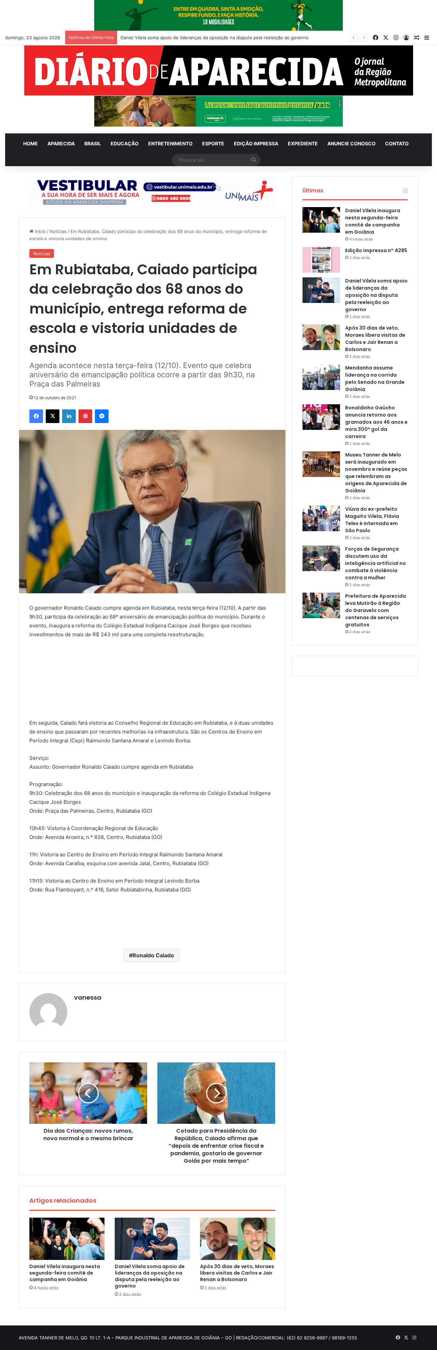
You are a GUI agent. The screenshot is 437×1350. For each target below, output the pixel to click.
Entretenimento (170, 143)
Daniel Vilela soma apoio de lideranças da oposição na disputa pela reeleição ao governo (150, 1276)
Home (30, 143)
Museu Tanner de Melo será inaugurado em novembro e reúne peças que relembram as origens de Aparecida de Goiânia (376, 472)
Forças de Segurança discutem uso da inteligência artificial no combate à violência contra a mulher (375, 563)
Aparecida (61, 143)
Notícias (58, 231)
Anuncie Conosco (351, 143)
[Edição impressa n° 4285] (321, 260)
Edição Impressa (256, 143)
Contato (397, 143)
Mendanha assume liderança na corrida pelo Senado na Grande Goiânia (375, 378)
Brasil (92, 143)
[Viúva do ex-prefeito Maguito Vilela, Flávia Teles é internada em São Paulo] (321, 518)
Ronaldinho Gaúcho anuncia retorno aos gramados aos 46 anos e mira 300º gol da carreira (376, 422)
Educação (125, 143)
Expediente (303, 143)
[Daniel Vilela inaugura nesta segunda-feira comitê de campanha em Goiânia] (66, 1239)
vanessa (87, 997)
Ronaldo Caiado (153, 955)
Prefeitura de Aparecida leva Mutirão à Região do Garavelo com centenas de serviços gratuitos (375, 610)
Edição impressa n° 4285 (376, 250)
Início (39, 231)
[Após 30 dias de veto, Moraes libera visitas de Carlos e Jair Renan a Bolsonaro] (237, 1239)
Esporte (213, 143)
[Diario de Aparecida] (218, 70)
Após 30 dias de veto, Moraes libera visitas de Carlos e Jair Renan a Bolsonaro (204, 37)
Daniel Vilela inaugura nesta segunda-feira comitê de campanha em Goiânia (64, 1273)
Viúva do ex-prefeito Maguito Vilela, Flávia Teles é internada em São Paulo (372, 520)
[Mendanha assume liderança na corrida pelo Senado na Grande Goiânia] (321, 377)
